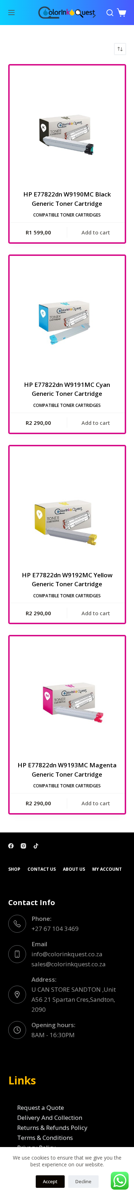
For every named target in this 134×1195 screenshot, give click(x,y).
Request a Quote (40, 1107)
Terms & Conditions (45, 1137)
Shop (14, 869)
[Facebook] (11, 846)
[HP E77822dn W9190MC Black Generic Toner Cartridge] (67, 123)
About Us (74, 869)
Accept (50, 1181)
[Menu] (11, 12)
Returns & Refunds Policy (52, 1127)
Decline (83, 1181)
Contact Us (42, 869)
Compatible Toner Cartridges (67, 215)
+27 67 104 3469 (55, 928)
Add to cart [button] (95, 232)
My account (107, 869)
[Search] (109, 12)
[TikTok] (36, 846)
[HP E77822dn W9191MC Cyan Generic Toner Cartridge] (67, 313)
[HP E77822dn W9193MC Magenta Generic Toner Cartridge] (67, 694)
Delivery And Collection (49, 1117)
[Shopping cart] (121, 12)
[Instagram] (23, 846)
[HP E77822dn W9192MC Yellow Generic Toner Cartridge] (67, 504)
